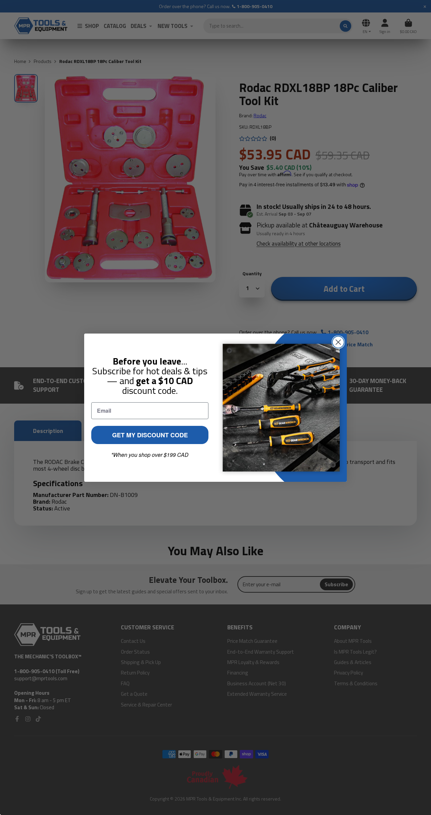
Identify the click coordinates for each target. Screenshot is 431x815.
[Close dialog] (338, 342)
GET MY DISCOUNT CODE (150, 435)
